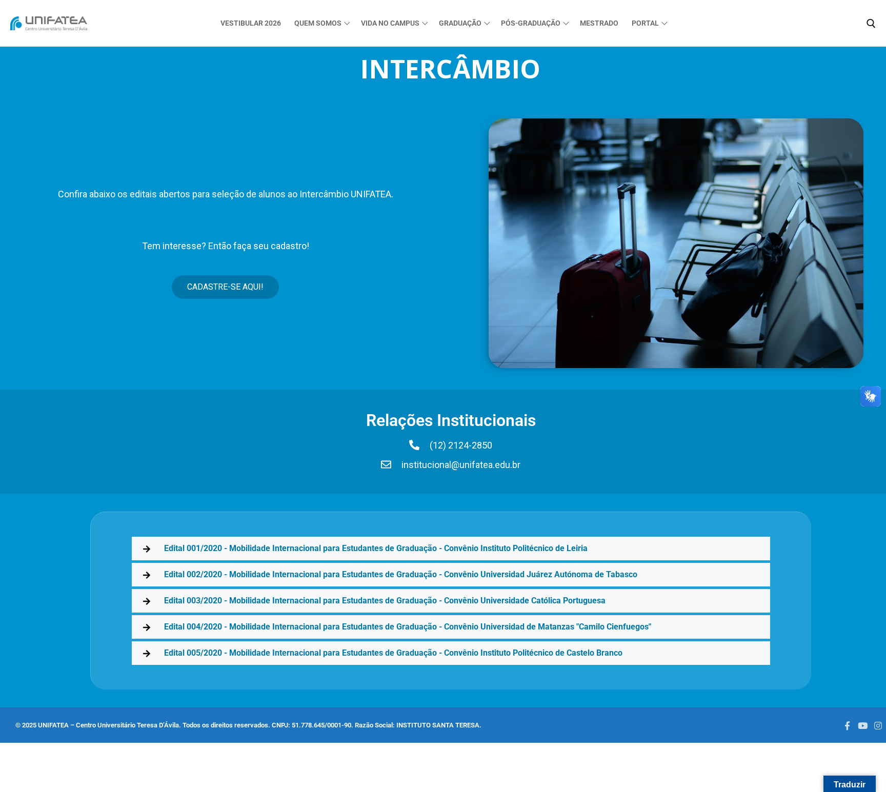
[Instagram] (878, 725)
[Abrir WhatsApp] (25, 766)
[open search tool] (871, 23)
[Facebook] (847, 725)
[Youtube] (862, 725)
